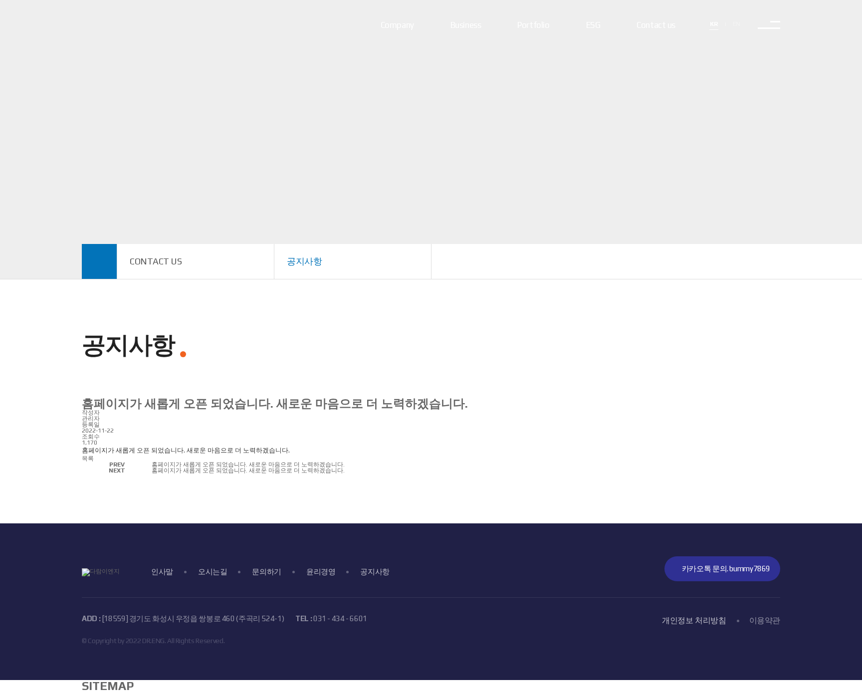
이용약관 (764, 620)
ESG (593, 25)
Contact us (656, 25)
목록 (88, 458)
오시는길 (212, 571)
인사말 (162, 571)
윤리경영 (321, 571)
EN (736, 24)
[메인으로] (99, 261)
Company (397, 25)
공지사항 (375, 571)
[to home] (122, 25)
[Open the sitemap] (769, 25)
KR (713, 24)
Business (465, 25)
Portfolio (533, 25)
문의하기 (266, 571)
